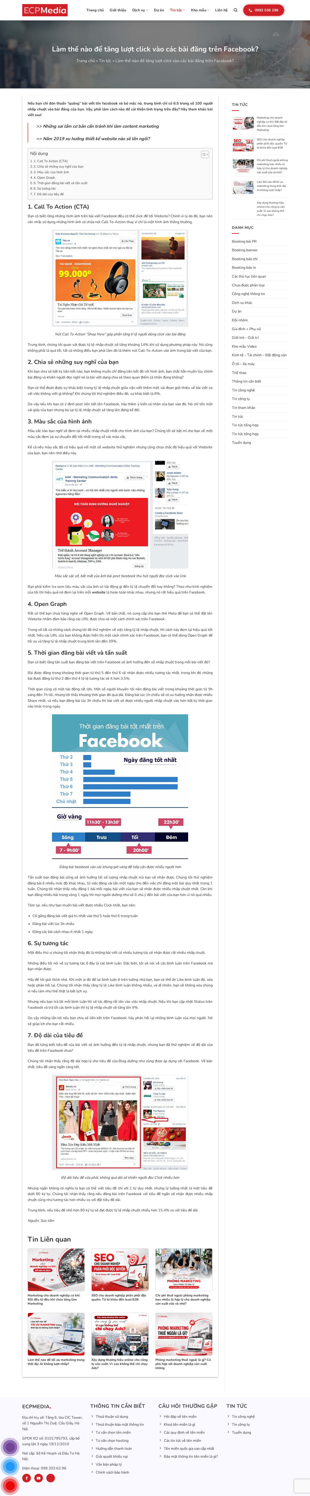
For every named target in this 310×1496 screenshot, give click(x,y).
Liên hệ (221, 10)
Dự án (159, 10)
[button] (235, 10)
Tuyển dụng (241, 442)
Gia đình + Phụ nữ (246, 329)
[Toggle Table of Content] (203, 154)
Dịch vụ (138, 10)
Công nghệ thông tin (248, 293)
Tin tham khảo (243, 407)
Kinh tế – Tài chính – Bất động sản (259, 355)
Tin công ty (241, 398)
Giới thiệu (118, 10)
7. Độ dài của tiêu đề (49, 194)
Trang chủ (95, 10)
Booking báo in (244, 267)
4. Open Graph (44, 177)
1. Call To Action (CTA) (51, 161)
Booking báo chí (245, 258)
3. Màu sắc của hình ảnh (51, 172)
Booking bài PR (244, 241)
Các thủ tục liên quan (249, 276)
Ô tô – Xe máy (243, 363)
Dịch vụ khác (242, 302)
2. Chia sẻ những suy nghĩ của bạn (59, 166)
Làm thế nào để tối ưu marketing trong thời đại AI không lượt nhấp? (271, 186)
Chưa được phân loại (248, 285)
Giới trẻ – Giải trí (245, 337)
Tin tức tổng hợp (245, 425)
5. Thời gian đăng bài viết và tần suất (60, 183)
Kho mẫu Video (244, 346)
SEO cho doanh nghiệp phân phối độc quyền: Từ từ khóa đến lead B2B (272, 143)
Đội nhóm (240, 320)
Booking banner (245, 250)
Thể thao (239, 372)
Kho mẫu (198, 10)
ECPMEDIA (36, 1406)
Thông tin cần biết (246, 381)
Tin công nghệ (243, 390)
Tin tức (176, 10)
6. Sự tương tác (45, 188)
